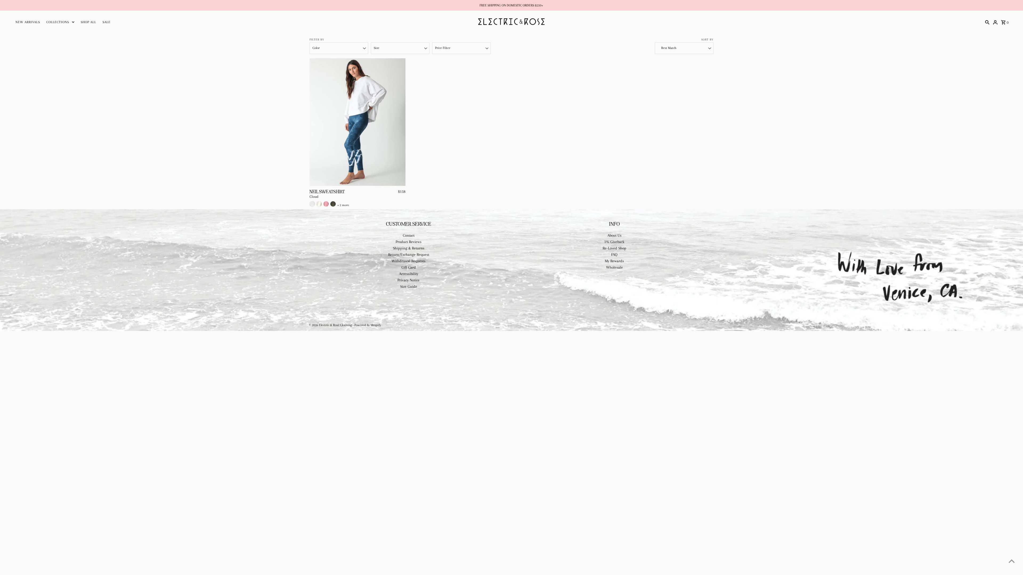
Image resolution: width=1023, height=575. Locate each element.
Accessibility (408, 274)
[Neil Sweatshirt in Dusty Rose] (326, 204)
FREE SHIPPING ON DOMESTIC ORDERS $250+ (511, 5)
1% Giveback (614, 242)
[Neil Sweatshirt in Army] (333, 204)
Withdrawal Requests (408, 261)
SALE (107, 22)
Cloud (314, 197)
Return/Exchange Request (408, 254)
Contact (409, 235)
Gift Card (408, 267)
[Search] (987, 22)
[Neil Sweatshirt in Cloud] (312, 204)
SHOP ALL (88, 22)
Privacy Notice (408, 280)
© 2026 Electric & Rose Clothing (331, 325)
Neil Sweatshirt (327, 192)
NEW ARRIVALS (27, 22)
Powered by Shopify (367, 325)
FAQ (614, 254)
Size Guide (408, 286)
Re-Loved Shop (614, 248)
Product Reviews (408, 242)
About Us (614, 235)
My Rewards (614, 261)
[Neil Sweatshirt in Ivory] (319, 204)
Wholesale (614, 267)
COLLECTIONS (57, 22)
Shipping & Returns (408, 248)
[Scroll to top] (1012, 561)
